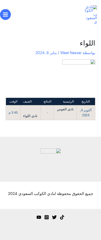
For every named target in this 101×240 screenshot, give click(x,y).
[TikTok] (62, 217)
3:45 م (13, 112)
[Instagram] (46, 217)
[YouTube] (39, 217)
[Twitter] (54, 217)
